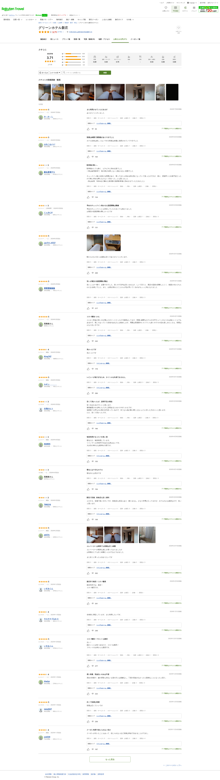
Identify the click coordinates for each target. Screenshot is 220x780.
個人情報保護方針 (60, 774)
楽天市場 (202, 3)
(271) (120, 39)
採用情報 (85, 774)
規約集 (93, 774)
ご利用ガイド (170, 3)
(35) (89, 39)
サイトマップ (181, 3)
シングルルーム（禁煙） (104, 123)
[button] (44, 92)
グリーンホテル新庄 (53, 27)
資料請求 (101, 774)
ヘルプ (162, 3)
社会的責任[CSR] (74, 774)
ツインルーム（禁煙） (103, 363)
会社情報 (48, 774)
